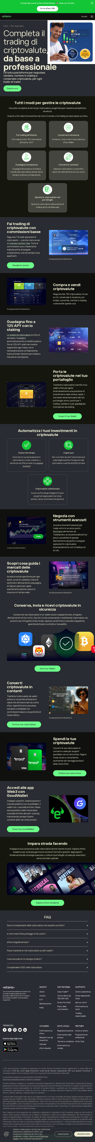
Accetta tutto (83, 1134)
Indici (42, 1008)
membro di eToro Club (19, 243)
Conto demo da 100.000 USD (64, 997)
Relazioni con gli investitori (46, 1039)
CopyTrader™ (63, 992)
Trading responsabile (80, 1014)
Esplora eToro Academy (47, 903)
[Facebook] (4, 1030)
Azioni (42, 992)
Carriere (43, 1044)
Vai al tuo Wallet (47, 668)
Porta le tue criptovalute (24, 724)
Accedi (84, 17)
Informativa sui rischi (81, 1007)
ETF (41, 1000)
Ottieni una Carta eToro (69, 773)
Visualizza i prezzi (20, 265)
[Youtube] (20, 1030)
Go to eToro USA (47, 8)
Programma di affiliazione (81, 1036)
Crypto (43, 996)
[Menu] (92, 16)
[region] (47, 1134)
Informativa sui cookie (63, 1046)
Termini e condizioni (65, 1041)
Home (5, 26)
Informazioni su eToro (46, 1032)
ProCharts (58, 531)
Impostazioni (63, 1134)
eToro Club (79, 1041)
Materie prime (45, 1004)
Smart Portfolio (64, 1003)
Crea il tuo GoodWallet (23, 829)
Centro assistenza (83, 992)
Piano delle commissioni (62, 1007)
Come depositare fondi (82, 997)
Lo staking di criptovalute (18, 335)
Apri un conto (81, 1003)
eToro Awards (45, 1048)
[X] (10, 1030)
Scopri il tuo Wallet (67, 416)
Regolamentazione (65, 1031)
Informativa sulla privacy (64, 1036)
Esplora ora (12, 88)
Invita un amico (81, 1031)
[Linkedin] (25, 1030)
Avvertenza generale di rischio (14, 1079)
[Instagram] (15, 1030)
